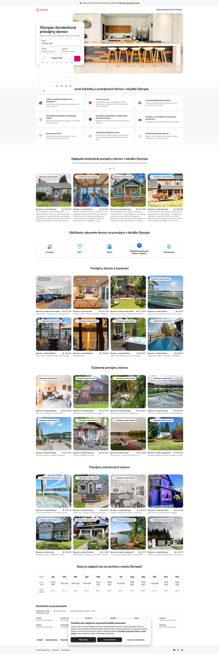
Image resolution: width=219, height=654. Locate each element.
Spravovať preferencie (135, 640)
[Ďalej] (114, 169)
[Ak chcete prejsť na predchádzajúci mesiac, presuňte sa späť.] (43, 58)
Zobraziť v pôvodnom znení (129, 3)
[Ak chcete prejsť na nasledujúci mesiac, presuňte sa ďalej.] (70, 58)
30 (70, 86)
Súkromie (55, 650)
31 (43, 91)
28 (61, 86)
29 (66, 86)
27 (57, 86)
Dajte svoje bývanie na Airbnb (169, 9)
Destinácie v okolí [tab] (42, 611)
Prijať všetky (83, 640)
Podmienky (65, 650)
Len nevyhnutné (109, 640)
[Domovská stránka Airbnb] (42, 9)
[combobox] (60, 43)
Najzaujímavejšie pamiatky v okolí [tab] (82, 611)
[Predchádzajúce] (105, 169)
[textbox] (50, 51)
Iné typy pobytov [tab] (59, 611)
